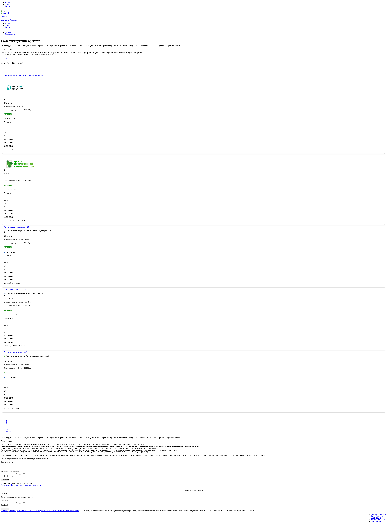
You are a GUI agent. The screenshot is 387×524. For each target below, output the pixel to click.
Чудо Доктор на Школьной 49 (15, 289)
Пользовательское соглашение (12, 487)
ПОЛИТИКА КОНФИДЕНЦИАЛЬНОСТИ (39, 511)
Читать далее (6, 58)
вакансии (20, 511)
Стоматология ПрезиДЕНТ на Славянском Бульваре (24, 75)
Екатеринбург (376, 518)
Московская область (378, 514)
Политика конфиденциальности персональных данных (21, 485)
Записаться (8, 114)
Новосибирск (376, 521)
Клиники (8, 6)
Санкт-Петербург (377, 516)
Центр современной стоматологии (17, 156)
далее (8, 431)
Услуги (7, 2)
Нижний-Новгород (378, 519)
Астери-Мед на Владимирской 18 (16, 227)
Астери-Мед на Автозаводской (15, 352)
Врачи (7, 4)
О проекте (4, 511)
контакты (12, 511)
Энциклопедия (10, 8)
